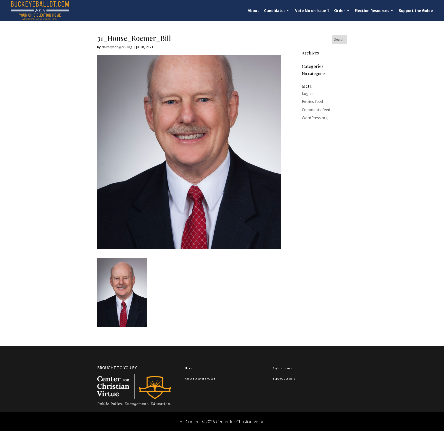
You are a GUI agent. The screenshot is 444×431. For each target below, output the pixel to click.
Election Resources (372, 10)
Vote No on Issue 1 (312, 10)
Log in (307, 93)
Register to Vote (282, 368)
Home (188, 368)
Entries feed (312, 101)
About (253, 10)
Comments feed (316, 109)
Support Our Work (284, 378)
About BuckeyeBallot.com (200, 378)
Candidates (274, 10)
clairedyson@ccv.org (117, 47)
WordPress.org (315, 117)
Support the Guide (416, 10)
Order (339, 10)
